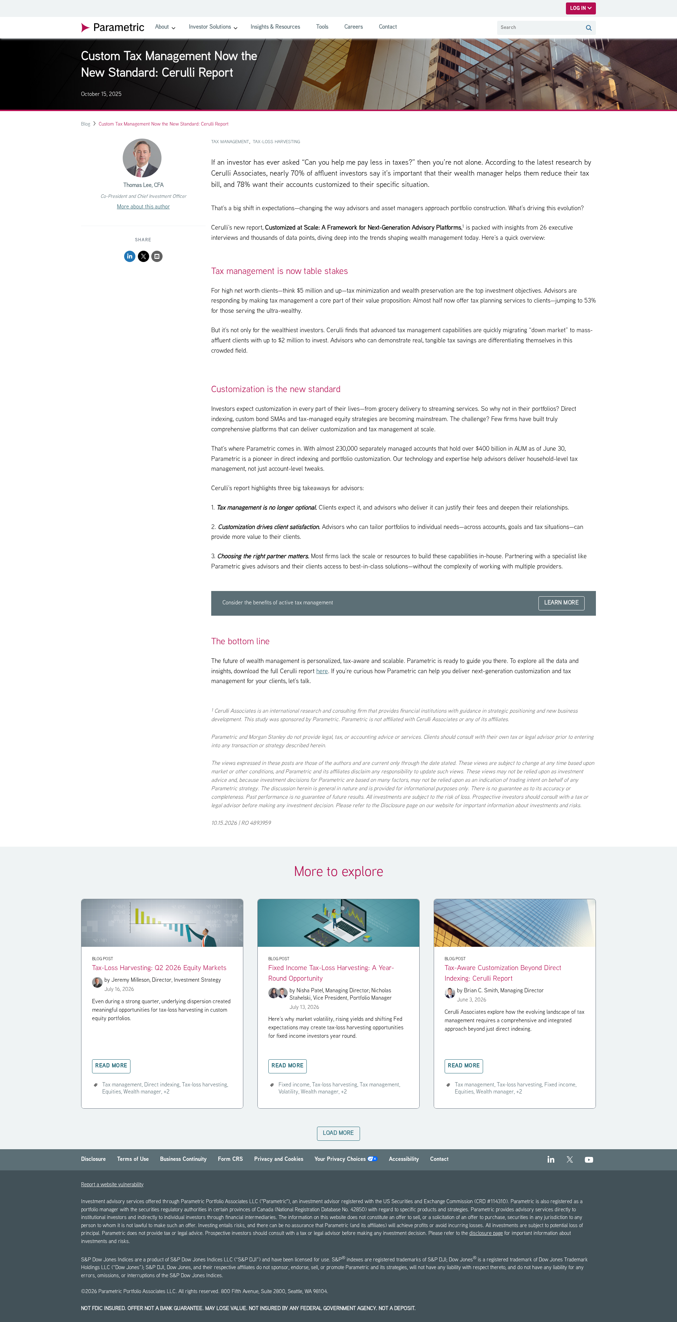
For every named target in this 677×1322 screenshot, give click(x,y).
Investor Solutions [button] (210, 27)
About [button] (162, 27)
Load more (338, 1133)
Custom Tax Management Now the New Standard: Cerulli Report (163, 124)
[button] (589, 28)
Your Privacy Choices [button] (341, 1159)
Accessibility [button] (404, 1159)
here (322, 672)
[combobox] (539, 28)
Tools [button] (322, 27)
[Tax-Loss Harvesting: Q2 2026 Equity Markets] (162, 945)
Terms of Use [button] (133, 1159)
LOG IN (578, 8)
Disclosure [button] (93, 1159)
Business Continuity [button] (183, 1159)
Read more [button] (111, 1066)
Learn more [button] (561, 603)
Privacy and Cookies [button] (278, 1159)
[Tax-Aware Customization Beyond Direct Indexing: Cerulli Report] (515, 945)
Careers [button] (353, 27)
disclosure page (486, 1233)
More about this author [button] (143, 207)
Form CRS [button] (230, 1159)
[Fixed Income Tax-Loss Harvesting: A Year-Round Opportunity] (338, 945)
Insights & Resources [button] (275, 27)
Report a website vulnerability (112, 1185)
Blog (85, 124)
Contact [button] (388, 27)
